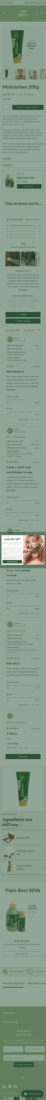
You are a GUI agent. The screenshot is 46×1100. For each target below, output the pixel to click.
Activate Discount (12, 562)
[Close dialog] (42, 537)
